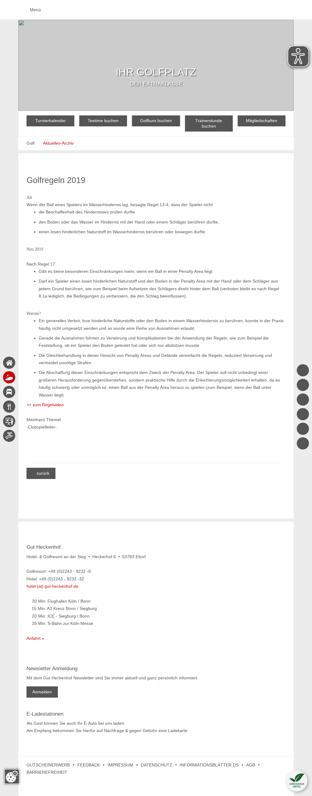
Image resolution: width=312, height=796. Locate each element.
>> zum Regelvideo (45, 404)
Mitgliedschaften (261, 120)
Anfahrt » (35, 638)
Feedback (88, 765)
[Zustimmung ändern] (12, 776)
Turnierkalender (50, 120)
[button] (297, 781)
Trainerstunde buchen (208, 123)
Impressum (120, 765)
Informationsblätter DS (209, 765)
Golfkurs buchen (156, 120)
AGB (250, 765)
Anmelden (42, 691)
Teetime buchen (103, 120)
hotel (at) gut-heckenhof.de (52, 586)
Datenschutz (156, 765)
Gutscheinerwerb (48, 765)
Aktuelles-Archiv (58, 143)
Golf (30, 143)
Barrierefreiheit (47, 772)
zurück (40, 473)
